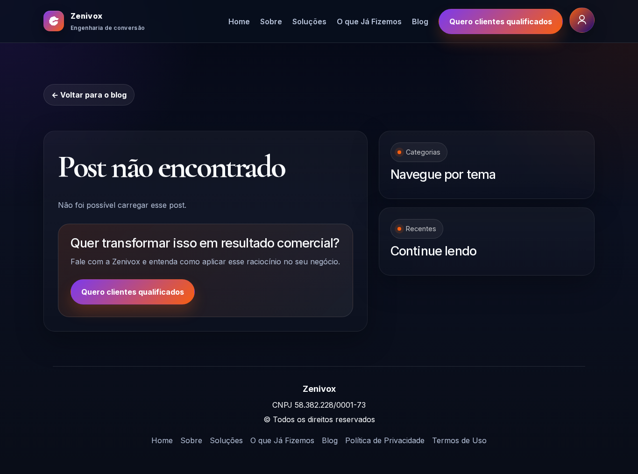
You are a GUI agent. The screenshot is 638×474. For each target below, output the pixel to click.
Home (239, 21)
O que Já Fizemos (369, 21)
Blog (420, 21)
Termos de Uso (459, 440)
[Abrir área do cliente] (582, 20)
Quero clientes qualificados (500, 21)
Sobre (271, 21)
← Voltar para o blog (89, 94)
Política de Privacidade (385, 440)
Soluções (309, 21)
